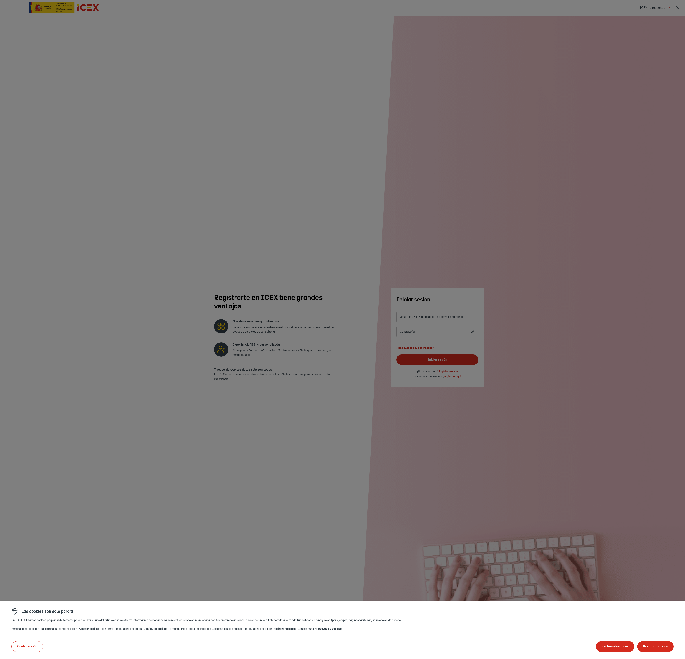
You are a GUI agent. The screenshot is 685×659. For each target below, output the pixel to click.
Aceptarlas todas (655, 646)
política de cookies (330, 628)
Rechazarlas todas (615, 646)
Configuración (27, 646)
